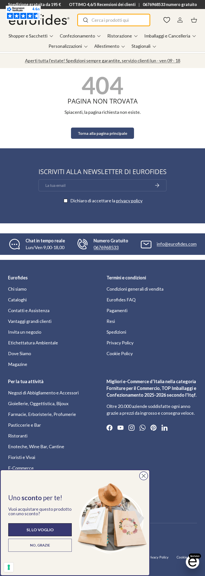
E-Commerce (21, 468)
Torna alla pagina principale (102, 133)
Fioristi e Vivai (21, 457)
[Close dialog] (143, 475)
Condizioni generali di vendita (135, 289)
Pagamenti (117, 310)
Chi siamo (17, 289)
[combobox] (113, 20)
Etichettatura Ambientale (33, 342)
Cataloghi (17, 299)
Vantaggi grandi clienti (30, 321)
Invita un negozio (24, 332)
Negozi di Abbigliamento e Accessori (43, 392)
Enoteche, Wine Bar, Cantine (36, 446)
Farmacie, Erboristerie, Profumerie (42, 414)
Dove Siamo (19, 353)
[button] (194, 20)
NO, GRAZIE (40, 545)
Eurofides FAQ (121, 299)
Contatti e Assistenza (29, 310)
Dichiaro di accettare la (106, 200)
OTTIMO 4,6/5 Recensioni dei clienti (102, 4)
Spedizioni (116, 332)
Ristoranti (18, 435)
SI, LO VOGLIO (40, 529)
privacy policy (129, 200)
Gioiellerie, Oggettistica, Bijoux (38, 403)
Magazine (17, 364)
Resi (110, 321)
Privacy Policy (120, 342)
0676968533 (106, 247)
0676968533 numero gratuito (170, 4)
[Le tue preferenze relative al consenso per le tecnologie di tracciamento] (9, 567)
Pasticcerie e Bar (24, 425)
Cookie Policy (119, 353)
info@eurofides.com (176, 244)
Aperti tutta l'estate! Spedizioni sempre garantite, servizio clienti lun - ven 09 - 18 (102, 60)
